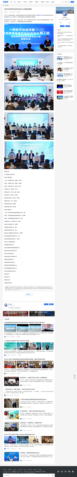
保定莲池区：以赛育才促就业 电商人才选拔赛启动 (33, 377)
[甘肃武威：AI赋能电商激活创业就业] (11, 456)
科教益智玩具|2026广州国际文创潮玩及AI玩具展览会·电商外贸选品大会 (68, 58)
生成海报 (7, 475)
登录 (66, 1)
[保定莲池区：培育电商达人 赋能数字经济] (11, 426)
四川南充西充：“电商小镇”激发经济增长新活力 (32, 411)
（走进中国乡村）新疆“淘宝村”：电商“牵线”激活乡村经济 (19, 389)
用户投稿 (20, 469)
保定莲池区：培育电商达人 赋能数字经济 (31, 423)
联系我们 (9, 469)
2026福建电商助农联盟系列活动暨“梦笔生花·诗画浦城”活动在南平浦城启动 (24, 322)
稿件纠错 (30, 469)
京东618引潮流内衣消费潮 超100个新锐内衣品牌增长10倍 (68, 92)
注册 (69, 1)
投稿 (72, 1)
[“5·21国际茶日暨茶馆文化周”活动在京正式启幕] (29, 346)
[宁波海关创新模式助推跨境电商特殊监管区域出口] (11, 403)
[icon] (58, 471)
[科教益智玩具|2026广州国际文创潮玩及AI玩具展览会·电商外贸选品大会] (60, 58)
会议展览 (52, 1)
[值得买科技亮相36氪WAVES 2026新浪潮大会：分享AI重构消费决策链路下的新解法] (60, 86)
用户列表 (40, 469)
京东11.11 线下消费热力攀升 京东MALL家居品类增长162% (19, 434)
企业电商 (19, 448)
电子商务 (11, 221)
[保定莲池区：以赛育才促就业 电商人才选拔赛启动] (11, 381)
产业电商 (25, 1)
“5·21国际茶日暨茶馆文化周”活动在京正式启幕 (16, 341)
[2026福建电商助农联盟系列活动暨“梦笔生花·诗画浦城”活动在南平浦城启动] (29, 327)
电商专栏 (47, 1)
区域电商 (18, 11)
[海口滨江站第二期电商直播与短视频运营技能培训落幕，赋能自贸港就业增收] (29, 364)
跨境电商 (42, 1)
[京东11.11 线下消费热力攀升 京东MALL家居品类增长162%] (29, 439)
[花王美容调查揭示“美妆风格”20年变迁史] (60, 69)
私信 (52, 304)
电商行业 (10, 17)
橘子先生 (6, 11)
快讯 (15, 1)
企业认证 (25, 469)
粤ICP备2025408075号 (28, 471)
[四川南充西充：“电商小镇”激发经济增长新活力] (11, 414)
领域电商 (30, 1)
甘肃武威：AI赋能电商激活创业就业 (29, 453)
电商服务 (36, 1)
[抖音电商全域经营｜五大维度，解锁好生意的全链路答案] (60, 75)
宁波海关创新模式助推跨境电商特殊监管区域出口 (33, 399)
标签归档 (35, 469)
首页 (11, 1)
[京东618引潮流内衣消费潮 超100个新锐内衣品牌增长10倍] (60, 92)
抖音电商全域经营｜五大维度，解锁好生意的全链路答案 (68, 75)
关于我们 (4, 469)
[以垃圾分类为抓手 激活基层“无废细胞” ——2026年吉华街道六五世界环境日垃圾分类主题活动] (60, 98)
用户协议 (14, 469)
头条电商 (19, 1)
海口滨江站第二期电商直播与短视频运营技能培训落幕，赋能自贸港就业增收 (24, 359)
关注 (46, 304)
